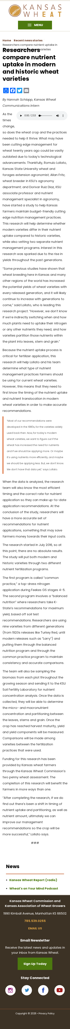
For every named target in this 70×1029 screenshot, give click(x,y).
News (12, 866)
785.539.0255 (35, 921)
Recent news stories (28, 40)
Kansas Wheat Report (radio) (33, 880)
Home (7, 40)
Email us (35, 928)
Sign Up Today (35, 964)
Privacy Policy (47, 1013)
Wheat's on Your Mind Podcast (33, 888)
